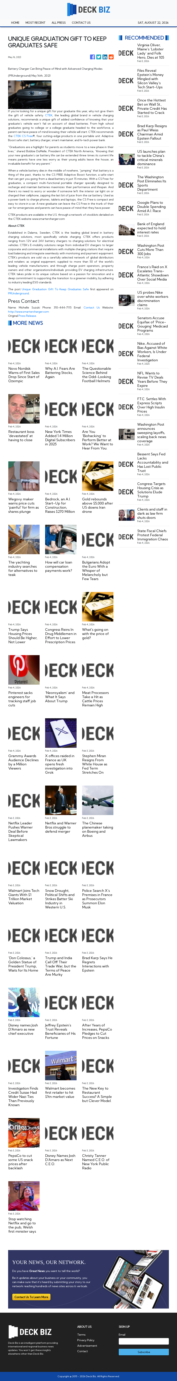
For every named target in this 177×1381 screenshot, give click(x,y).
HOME (15, 22)
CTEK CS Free (23, 136)
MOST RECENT (35, 22)
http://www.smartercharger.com (28, 311)
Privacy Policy (85, 1340)
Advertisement (87, 1345)
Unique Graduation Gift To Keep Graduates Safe (55, 289)
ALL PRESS (59, 22)
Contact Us (92, 307)
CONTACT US (81, 22)
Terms (81, 1334)
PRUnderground (18, 293)
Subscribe (144, 1352)
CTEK (48, 115)
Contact (82, 1351)
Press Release (27, 315)
